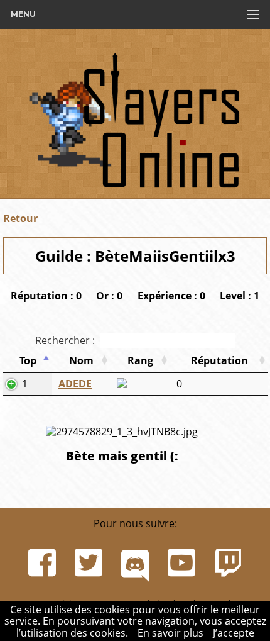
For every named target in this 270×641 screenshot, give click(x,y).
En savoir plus (170, 633)
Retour (20, 218)
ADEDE (75, 384)
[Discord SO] (135, 563)
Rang (140, 360)
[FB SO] (42, 563)
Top (27, 360)
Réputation (219, 360)
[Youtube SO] (181, 563)
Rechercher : (65, 340)
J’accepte (233, 633)
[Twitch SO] (228, 563)
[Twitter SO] (88, 563)
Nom (81, 360)
